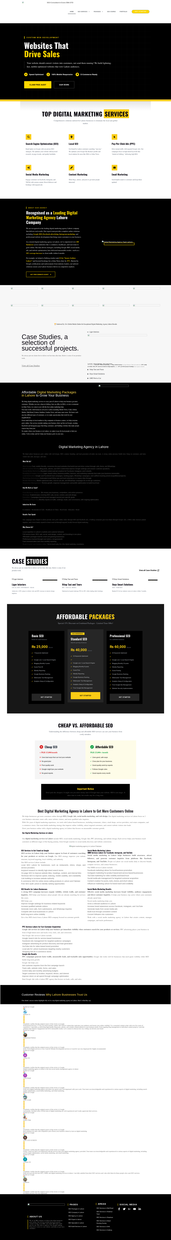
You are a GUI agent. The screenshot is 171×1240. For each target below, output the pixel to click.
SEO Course (111, 11)
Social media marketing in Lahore (101, 855)
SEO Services (82, 11)
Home (72, 11)
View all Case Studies (148, 570)
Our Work (64, 86)
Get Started (46, 697)
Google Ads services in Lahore (33, 929)
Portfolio (123, 11)
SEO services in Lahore (30, 853)
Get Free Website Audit (39, 274)
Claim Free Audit (37, 86)
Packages (97, 11)
